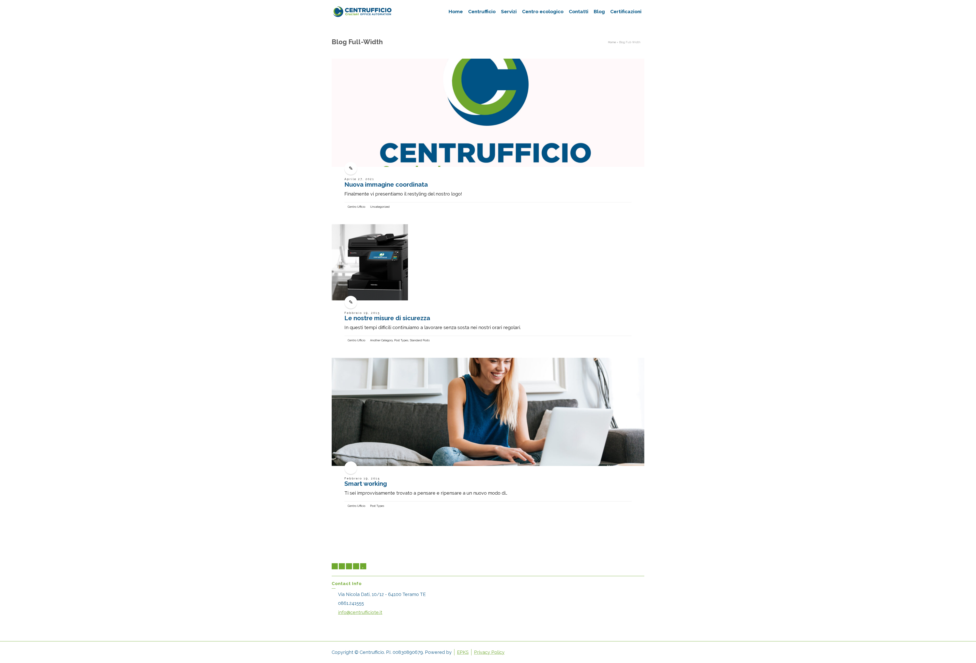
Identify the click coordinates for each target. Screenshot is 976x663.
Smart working (365, 483)
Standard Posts (420, 340)
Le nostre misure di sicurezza (387, 318)
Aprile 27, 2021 (359, 179)
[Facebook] (342, 566)
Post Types (401, 340)
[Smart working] (488, 412)
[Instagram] (356, 566)
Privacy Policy (489, 652)
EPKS (463, 652)
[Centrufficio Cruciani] (362, 11)
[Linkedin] (349, 566)
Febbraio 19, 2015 (362, 313)
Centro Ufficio (356, 206)
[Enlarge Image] (488, 113)
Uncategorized (380, 206)
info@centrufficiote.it (360, 612)
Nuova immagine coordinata (386, 184)
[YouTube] (363, 566)
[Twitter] (335, 566)
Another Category (381, 340)
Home (612, 42)
